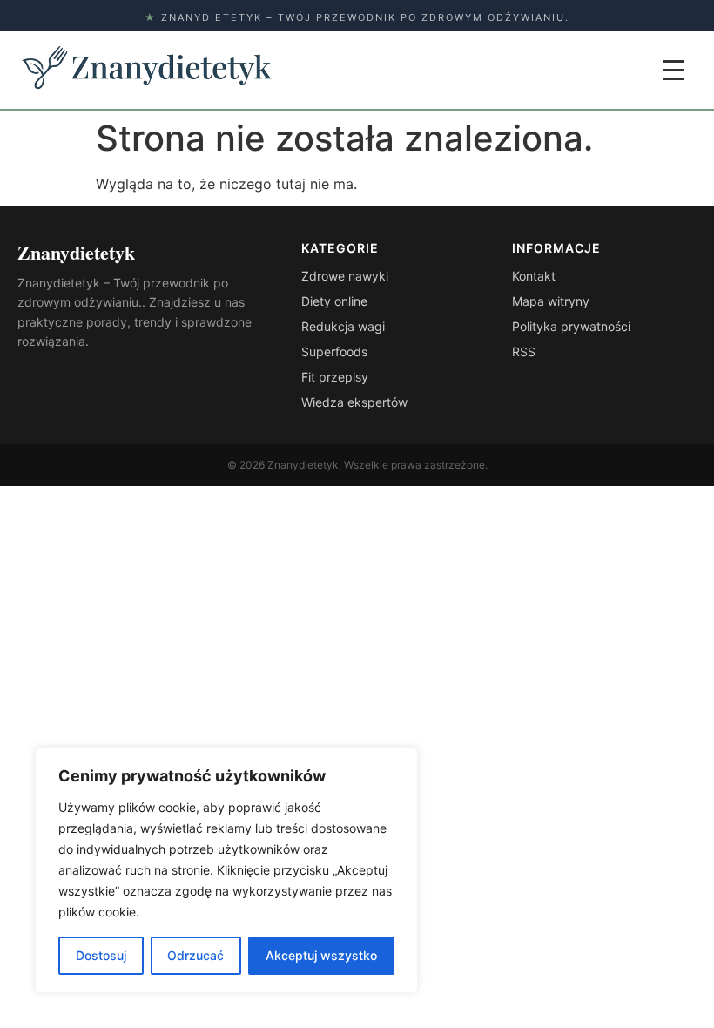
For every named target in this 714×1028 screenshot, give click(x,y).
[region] (226, 870)
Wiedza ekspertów (354, 402)
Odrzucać (195, 955)
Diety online (334, 301)
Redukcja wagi (343, 326)
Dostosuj (101, 955)
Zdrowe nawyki (344, 275)
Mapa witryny (550, 301)
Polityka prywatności (571, 326)
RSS (524, 351)
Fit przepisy (334, 376)
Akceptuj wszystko (321, 955)
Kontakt (534, 275)
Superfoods (334, 351)
